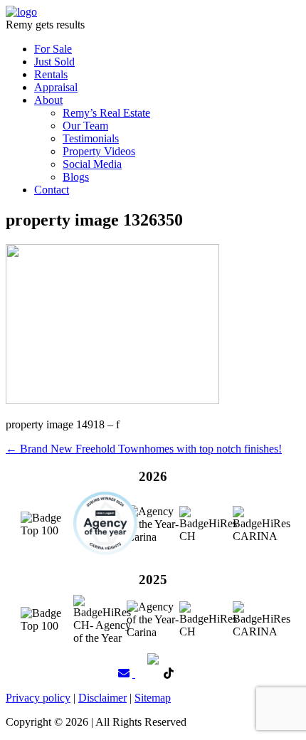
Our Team (85, 126)
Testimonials (91, 138)
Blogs (76, 177)
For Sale (53, 49)
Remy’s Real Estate (106, 113)
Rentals (51, 74)
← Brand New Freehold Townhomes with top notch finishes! (144, 449)
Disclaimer (102, 698)
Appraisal (56, 87)
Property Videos (99, 151)
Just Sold (54, 62)
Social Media (92, 164)
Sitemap (152, 698)
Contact (51, 190)
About (48, 100)
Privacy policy (38, 698)
